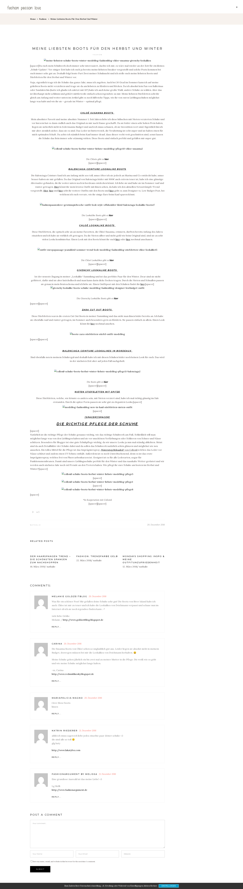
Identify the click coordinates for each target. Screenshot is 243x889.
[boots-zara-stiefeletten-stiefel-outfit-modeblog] (97, 334)
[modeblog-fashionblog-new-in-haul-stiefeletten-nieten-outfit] (97, 407)
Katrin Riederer (65, 730)
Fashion (42, 19)
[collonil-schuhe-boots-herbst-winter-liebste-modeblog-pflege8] (97, 489)
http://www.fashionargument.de (69, 789)
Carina (57, 643)
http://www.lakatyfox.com (66, 750)
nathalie (35, 525)
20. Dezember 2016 (156, 524)
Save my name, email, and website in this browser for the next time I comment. (64, 861)
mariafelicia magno (67, 698)
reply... (56, 627)
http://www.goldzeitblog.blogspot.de (83, 619)
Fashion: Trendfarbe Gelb (97, 556)
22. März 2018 (83, 560)
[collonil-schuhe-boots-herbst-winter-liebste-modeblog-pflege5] (97, 474)
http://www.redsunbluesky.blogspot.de (73, 674)
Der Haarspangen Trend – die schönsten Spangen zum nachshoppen (50, 559)
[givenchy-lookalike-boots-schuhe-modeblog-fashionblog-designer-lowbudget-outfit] (97, 288)
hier (107, 159)
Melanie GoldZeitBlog (69, 596)
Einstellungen (169, 886)
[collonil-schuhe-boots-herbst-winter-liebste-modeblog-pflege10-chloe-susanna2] (97, 148)
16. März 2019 (37, 566)
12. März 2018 (130, 566)
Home (33, 19)
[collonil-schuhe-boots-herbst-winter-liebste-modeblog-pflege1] (97, 481)
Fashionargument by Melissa (74, 774)
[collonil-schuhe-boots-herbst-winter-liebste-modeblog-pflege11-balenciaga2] (97, 371)
